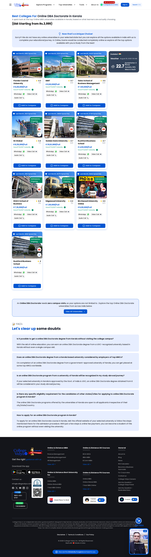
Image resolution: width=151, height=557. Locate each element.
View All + (51, 464)
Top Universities (65, 5)
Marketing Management (56, 457)
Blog (120, 457)
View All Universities (74, 311)
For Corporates (124, 472)
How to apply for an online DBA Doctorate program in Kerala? (46, 415)
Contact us (122, 476)
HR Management (53, 460)
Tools (81, 5)
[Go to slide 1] (24, 76)
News (120, 460)
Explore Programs (44, 5)
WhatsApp (18, 94)
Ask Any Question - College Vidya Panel (126, 483)
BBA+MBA (86, 457)
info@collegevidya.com (21, 484)
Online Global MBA (54, 484)
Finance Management (55, 454)
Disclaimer (61, 535)
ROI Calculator (123, 464)
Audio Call (18, 98)
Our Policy (90, 535)
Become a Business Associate (125, 468)
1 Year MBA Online (54, 487)
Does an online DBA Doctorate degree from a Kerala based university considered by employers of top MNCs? (70, 357)
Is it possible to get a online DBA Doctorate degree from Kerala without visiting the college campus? (65, 338)
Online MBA (51, 481)
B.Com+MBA (87, 460)
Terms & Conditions (75, 535)
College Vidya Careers (127, 479)
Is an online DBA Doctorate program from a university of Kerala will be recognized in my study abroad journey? (70, 375)
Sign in (125, 5)
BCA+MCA (87, 454)
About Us (121, 454)
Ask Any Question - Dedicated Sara (125, 489)
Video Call (31, 94)
